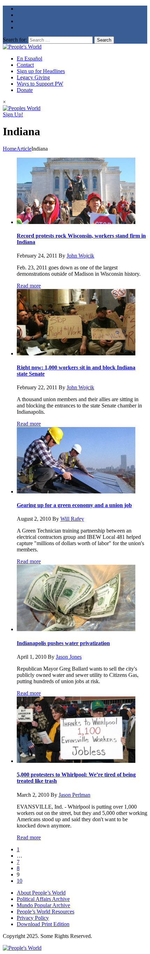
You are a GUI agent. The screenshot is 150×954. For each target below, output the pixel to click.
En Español (29, 59)
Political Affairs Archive (43, 899)
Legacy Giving (33, 77)
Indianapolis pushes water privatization (63, 643)
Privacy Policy (33, 918)
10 (19, 881)
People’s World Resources (45, 912)
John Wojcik (80, 256)
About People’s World (41, 893)
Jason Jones (69, 657)
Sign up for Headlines (41, 71)
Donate (25, 90)
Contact (25, 65)
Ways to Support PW (40, 84)
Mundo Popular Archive (43, 905)
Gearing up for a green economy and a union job (74, 505)
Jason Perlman (74, 795)
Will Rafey (72, 519)
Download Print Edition (43, 924)
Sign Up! (13, 114)
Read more (29, 286)
